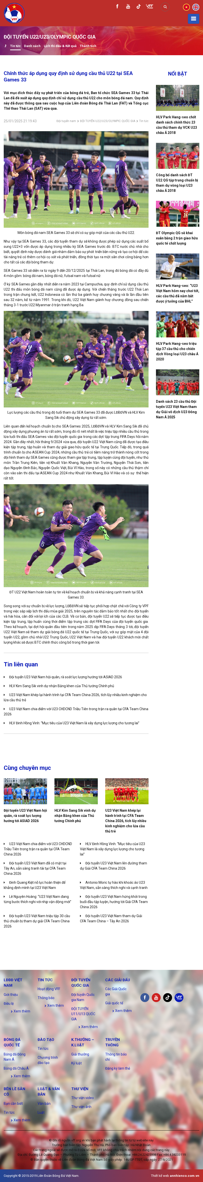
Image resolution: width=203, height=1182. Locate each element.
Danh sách (32, 46)
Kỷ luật (76, 1063)
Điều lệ (9, 1004)
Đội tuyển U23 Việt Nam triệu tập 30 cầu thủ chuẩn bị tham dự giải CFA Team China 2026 (37, 921)
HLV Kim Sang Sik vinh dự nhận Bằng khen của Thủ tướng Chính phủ (61, 686)
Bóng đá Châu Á (16, 1068)
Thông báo (46, 998)
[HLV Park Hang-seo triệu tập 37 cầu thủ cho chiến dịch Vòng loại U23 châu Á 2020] (177, 324)
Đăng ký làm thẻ (117, 1068)
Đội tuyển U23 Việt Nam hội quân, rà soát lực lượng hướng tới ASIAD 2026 (65, 677)
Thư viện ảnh (81, 1107)
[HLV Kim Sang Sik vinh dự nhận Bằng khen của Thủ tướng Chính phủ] (76, 791)
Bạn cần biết (13, 1104)
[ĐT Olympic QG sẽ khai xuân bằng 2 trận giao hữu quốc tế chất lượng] (177, 214)
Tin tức (15, 46)
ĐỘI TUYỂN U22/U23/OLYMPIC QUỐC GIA (107, 121)
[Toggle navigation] (193, 19)
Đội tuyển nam (66, 121)
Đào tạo (46, 1039)
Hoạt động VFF (49, 989)
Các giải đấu (117, 980)
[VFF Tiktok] (138, 7)
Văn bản (44, 1104)
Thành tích (88, 46)
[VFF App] (149, 7)
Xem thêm (21, 1011)
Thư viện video (82, 1098)
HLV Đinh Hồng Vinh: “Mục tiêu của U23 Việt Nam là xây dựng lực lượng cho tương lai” (74, 723)
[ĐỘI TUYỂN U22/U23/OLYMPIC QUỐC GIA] (5, 46)
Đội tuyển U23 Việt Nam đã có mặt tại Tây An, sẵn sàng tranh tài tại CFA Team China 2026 (35, 868)
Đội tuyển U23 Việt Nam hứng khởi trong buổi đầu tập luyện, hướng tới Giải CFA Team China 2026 (114, 902)
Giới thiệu (11, 995)
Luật (41, 1112)
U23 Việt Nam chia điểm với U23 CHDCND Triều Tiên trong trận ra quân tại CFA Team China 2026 (38, 849)
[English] (195, 7)
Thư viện (79, 1089)
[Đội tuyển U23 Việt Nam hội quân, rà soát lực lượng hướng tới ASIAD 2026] (25, 791)
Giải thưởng (80, 1054)
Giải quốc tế (114, 1003)
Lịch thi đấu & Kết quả (60, 46)
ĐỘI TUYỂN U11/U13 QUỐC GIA (83, 1014)
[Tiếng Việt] (186, 7)
